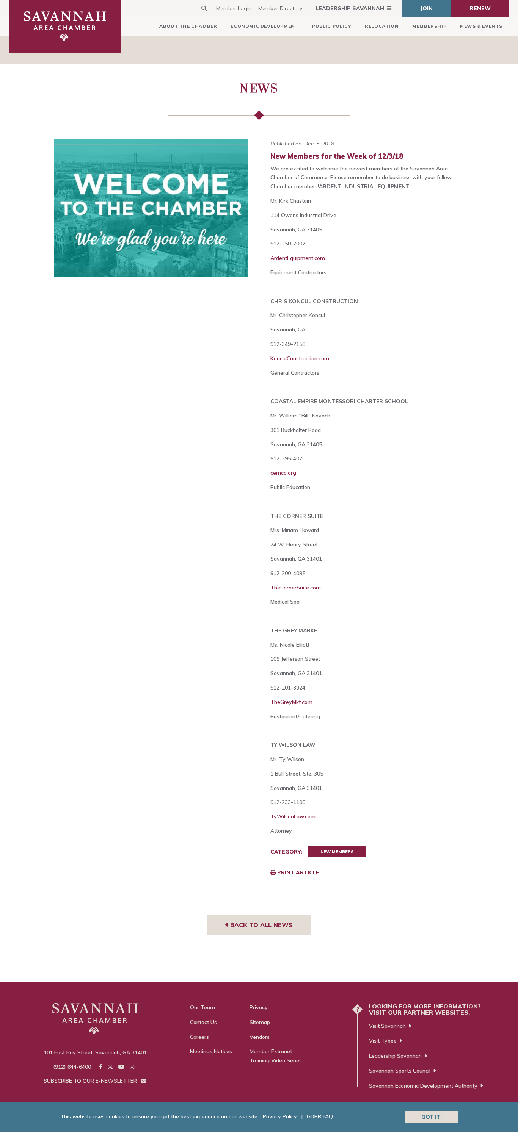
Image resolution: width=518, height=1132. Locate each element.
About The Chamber (188, 26)
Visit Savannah (387, 1026)
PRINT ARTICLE (297, 872)
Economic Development (264, 26)
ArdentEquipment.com (297, 258)
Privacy (259, 1007)
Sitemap (260, 1022)
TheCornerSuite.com (295, 587)
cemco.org (283, 472)
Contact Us (203, 1022)
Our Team (202, 1007)
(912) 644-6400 (72, 1066)
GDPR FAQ (320, 1116)
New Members (337, 851)
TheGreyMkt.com (291, 702)
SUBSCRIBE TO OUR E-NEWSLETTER (91, 1080)
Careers (199, 1036)
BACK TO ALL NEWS (260, 925)
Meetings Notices (211, 1051)
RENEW (480, 8)
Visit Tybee (383, 1040)
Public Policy (331, 26)
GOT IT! (431, 1116)
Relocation (382, 26)
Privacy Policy (280, 1116)
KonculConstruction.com (299, 358)
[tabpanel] (151, 208)
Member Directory (280, 8)
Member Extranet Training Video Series (276, 1056)
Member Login (233, 8)
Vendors (260, 1036)
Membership (429, 26)
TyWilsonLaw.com (293, 816)
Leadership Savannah (350, 8)
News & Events (481, 26)
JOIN (427, 8)
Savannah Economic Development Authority (423, 1085)
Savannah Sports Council (399, 1070)
